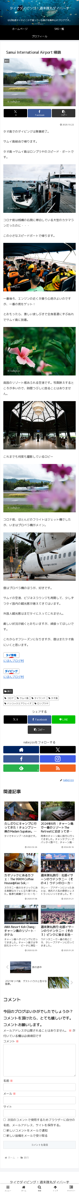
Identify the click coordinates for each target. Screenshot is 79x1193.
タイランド (39, 698)
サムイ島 (24, 698)
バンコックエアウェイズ (19, 703)
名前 (8, 1081)
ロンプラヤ (42, 703)
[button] (63, 113)
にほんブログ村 (13, 661)
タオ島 (54, 698)
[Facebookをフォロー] (21, 759)
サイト (7, 1107)
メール (9, 1094)
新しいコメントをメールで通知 (27, 1130)
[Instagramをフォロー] (58, 759)
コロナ (10, 698)
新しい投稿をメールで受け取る (27, 1136)
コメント (11, 1041)
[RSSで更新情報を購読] (58, 768)
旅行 (9, 691)
